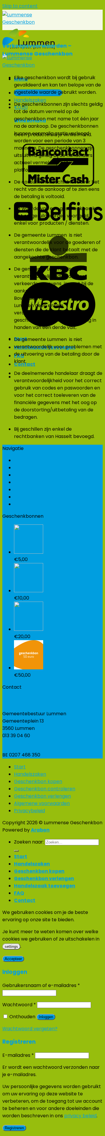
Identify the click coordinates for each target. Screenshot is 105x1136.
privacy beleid (80, 1115)
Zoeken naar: (29, 842)
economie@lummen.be (29, 743)
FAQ (19, 893)
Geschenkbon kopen (38, 475)
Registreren (14, 1128)
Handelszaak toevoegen (44, 885)
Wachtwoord (19, 1004)
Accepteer (13, 959)
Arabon (40, 830)
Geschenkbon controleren (44, 482)
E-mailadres (18, 1055)
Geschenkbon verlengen (42, 489)
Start (20, 460)
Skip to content (20, 6)
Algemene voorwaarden (42, 496)
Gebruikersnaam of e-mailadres (41, 985)
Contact (24, 900)
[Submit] (16, 851)
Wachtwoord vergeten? (29, 1028)
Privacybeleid (29, 504)
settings (11, 946)
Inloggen (46, 1017)
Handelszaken (30, 467)
